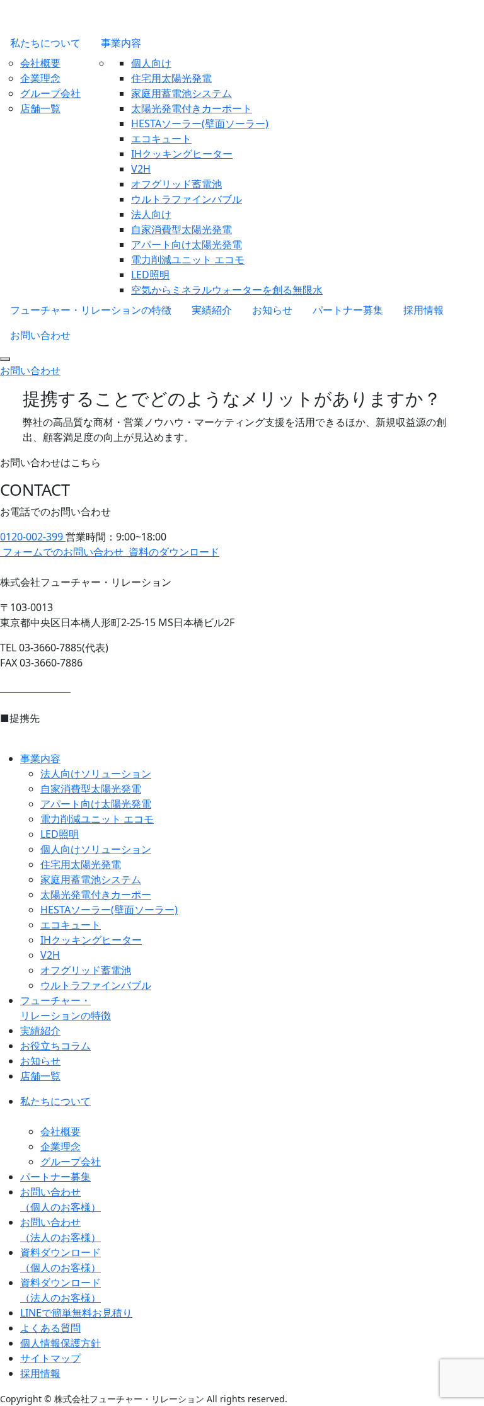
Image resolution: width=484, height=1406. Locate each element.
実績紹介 (212, 310)
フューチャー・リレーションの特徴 (90, 310)
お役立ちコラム (55, 1046)
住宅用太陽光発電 (171, 78)
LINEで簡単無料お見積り (76, 1313)
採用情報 (423, 310)
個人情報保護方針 (60, 1343)
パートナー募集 (348, 310)
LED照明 (150, 275)
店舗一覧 (40, 108)
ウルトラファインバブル (186, 199)
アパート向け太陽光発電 (186, 244)
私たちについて (45, 43)
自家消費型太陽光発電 (181, 229)
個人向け (151, 63)
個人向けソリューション (95, 849)
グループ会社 (50, 93)
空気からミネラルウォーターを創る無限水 (227, 290)
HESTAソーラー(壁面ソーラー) (199, 123)
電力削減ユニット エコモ (188, 259)
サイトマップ (50, 1358)
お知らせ (272, 310)
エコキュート (161, 139)
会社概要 (40, 63)
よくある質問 (50, 1328)
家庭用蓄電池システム (181, 93)
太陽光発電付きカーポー (95, 894)
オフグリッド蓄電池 (176, 184)
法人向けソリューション (95, 773)
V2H (141, 169)
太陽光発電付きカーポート (191, 108)
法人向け (151, 214)
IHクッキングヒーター (182, 154)
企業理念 (40, 78)
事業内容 (121, 43)
